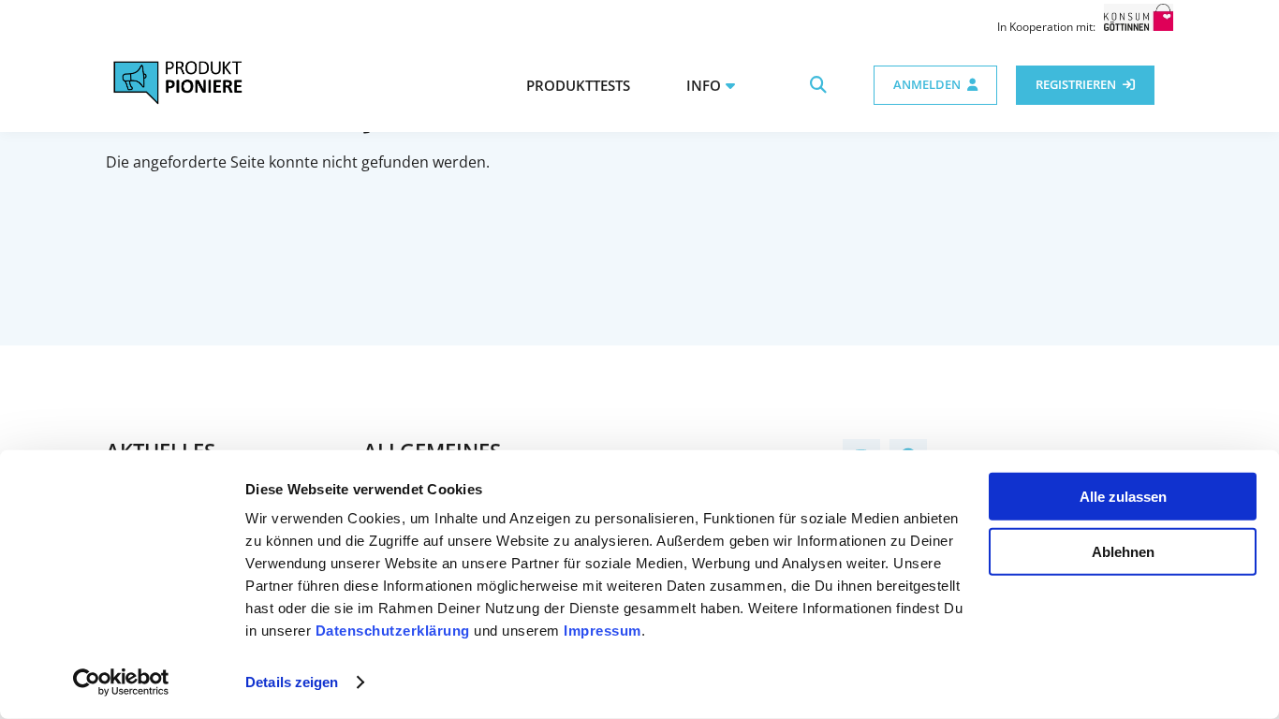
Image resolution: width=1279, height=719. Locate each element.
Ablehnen (1123, 551)
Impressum (602, 630)
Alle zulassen (1123, 497)
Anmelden (927, 84)
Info (703, 85)
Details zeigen (291, 682)
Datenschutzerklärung (393, 630)
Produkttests (578, 85)
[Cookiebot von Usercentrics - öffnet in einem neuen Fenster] (121, 682)
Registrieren (1076, 84)
